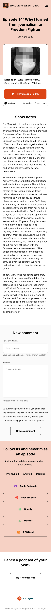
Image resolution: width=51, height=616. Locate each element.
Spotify (28, 509)
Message (6, 362)
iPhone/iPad (12, 473)
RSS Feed (28, 532)
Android (27, 473)
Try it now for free (25, 577)
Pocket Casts (28, 497)
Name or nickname (10, 341)
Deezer (28, 520)
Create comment (25, 431)
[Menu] (46, 6)
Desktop (40, 473)
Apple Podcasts (28, 486)
